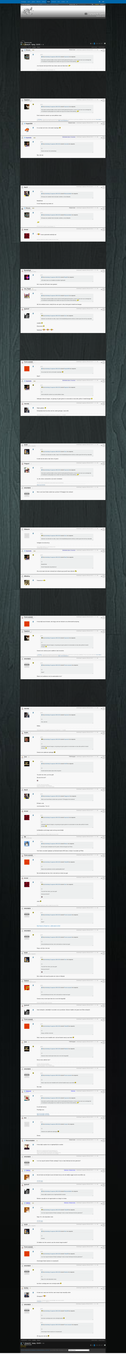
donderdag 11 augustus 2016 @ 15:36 (84, 1005)
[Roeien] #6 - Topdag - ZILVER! (32, 44)
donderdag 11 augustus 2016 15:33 (52, 143)
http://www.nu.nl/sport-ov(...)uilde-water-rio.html (48, 926)
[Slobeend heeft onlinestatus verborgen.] (22, 1092)
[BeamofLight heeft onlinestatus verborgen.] (22, 271)
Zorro (65, 315)
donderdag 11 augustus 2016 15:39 (52, 1209)
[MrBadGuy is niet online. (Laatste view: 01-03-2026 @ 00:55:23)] (22, 576)
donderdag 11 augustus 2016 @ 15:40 (84, 1265)
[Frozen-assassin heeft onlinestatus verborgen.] (22, 362)
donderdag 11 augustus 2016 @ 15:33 (84, 49)
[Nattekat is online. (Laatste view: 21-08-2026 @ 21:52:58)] (22, 1171)
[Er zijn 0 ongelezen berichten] (100, 1)
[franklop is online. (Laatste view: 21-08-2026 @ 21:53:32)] (22, 1288)
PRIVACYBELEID (25, 1350)
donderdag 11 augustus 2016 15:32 (52, 56)
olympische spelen (28, 42)
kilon (25, 1118)
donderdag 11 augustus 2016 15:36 (52, 1075)
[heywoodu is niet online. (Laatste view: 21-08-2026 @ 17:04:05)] (22, 138)
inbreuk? (102, 4)
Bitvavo (38, 47)
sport (29, 1)
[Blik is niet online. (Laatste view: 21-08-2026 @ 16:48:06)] (22, 837)
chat (59, 1)
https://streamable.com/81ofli (43, 1113)
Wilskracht (26, 529)
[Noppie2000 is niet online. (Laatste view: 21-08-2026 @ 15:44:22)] (22, 123)
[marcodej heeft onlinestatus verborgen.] (22, 404)
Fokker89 (66, 862)
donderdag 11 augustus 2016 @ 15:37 (84, 1090)
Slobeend (28, 1091)
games (33, 1)
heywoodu (66, 56)
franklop (26, 1288)
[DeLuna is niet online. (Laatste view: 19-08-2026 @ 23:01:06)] (22, 50)
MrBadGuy (27, 576)
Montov (66, 843)
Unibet (29, 47)
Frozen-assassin (28, 362)
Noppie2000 (29, 123)
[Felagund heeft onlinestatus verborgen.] (22, 464)
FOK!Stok (40, 119)
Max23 (26, 187)
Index (22, 42)
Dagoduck (27, 100)
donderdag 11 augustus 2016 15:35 (52, 937)
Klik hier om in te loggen (35, 4)
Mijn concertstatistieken (63, 120)
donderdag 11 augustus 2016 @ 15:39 (84, 1156)
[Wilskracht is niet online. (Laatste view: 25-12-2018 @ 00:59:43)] (22, 529)
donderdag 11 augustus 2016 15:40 (52, 1310)
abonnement (24, 47)
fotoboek (54, 1)
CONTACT (47, 1350)
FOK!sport (39, 1301)
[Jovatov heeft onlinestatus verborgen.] (22, 733)
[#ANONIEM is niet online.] (22, 488)
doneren (97, 4)
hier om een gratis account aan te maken (49, 4)
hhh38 (25, 444)
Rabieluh (26, 980)
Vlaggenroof (67, 796)
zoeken (63, 1)
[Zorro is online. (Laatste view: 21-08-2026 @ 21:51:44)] (22, 757)
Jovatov (26, 732)
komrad (26, 229)
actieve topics (94, 47)
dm (67, 1)
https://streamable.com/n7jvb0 (43, 1114)
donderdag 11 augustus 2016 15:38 (52, 1191)
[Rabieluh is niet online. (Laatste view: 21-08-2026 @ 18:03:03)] (22, 981)
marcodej (66, 143)
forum (48, 1)
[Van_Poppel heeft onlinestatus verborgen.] (22, 289)
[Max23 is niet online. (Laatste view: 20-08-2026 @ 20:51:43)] (22, 187)
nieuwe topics (101, 47)
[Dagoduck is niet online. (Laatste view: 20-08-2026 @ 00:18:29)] (22, 100)
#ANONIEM (27, 488)
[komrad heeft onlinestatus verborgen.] (22, 229)
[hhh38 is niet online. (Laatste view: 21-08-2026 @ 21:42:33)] (22, 445)
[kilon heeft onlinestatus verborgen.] (22, 1118)
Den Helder (98, 119)
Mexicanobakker (67, 193)
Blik (25, 837)
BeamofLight (27, 270)
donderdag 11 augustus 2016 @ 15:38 (84, 1117)
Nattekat (28, 1170)
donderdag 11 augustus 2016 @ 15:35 (84, 854)
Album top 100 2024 (41, 484)
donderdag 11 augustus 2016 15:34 (52, 637)
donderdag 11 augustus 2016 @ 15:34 (84, 380)
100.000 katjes (40, 1180)
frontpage (23, 1)
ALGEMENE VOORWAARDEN (37, 1350)
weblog (44, 1)
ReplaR (65, 277)
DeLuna (28, 50)
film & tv (38, 1)
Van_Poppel (27, 288)
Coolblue (34, 47)
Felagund (26, 463)
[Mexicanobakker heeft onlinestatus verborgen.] (22, 1140)
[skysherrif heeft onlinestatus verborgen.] (22, 309)
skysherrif (26, 309)
